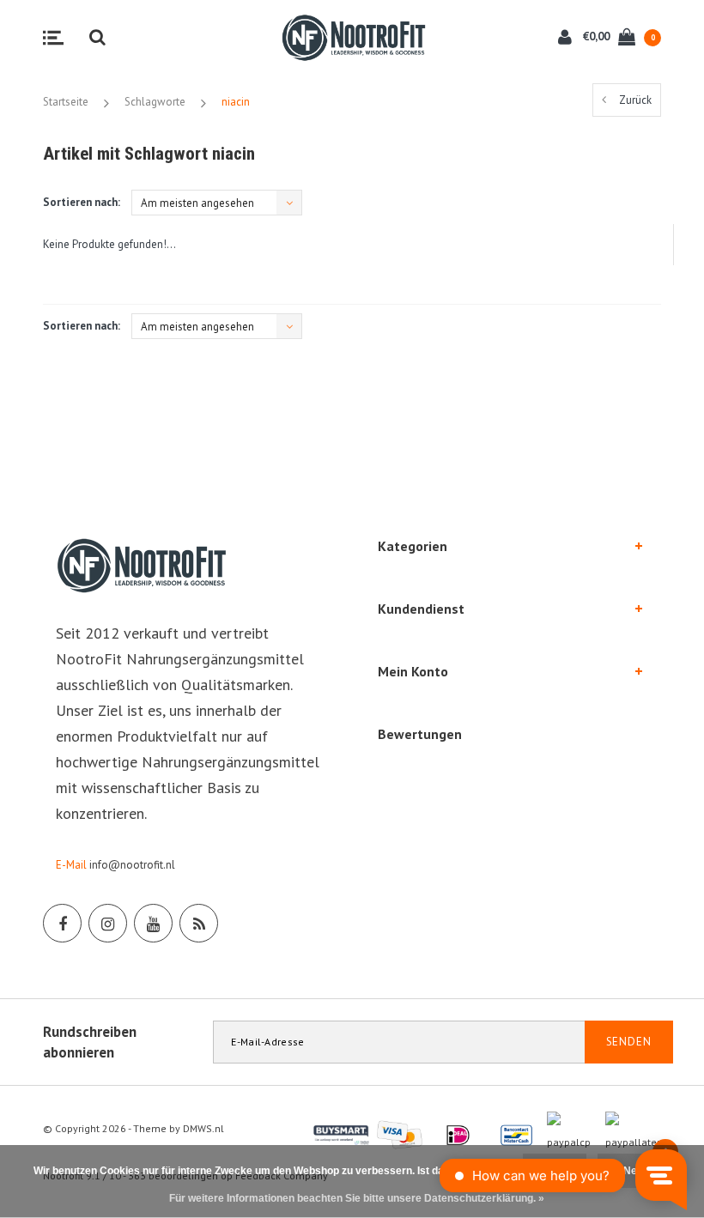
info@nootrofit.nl (132, 864)
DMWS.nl (203, 1128)
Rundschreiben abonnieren (90, 1042)
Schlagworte (154, 101)
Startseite (65, 101)
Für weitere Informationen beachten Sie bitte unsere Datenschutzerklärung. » (356, 1198)
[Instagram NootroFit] (107, 923)
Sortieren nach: (81, 202)
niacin (236, 101)
